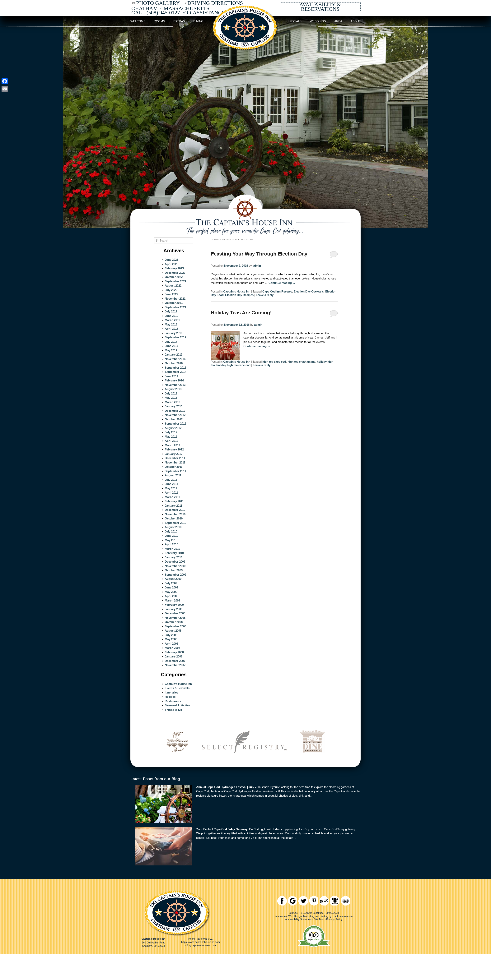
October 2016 (174, 363)
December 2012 (175, 410)
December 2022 (175, 272)
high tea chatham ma (301, 361)
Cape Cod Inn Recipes (277, 291)
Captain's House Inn (236, 291)
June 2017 (171, 346)
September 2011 (175, 471)
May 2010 (171, 540)
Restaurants (173, 701)
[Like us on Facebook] (282, 901)
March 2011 (172, 497)
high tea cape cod (274, 361)
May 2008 (171, 639)
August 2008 (173, 630)
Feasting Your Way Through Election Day (259, 254)
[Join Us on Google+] (292, 901)
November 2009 (175, 566)
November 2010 (175, 514)
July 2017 (171, 341)
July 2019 (171, 311)
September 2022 (175, 281)
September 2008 (175, 626)
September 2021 (175, 307)
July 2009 (171, 583)
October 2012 (174, 419)
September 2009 (175, 574)
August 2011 (173, 475)
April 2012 (171, 440)
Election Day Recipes (239, 295)
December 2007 (175, 660)
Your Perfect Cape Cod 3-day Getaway (221, 829)
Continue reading (282, 282)
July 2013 (171, 393)
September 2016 (175, 367)
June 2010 (171, 535)
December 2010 (175, 509)
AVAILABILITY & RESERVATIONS (320, 7)
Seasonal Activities (177, 705)
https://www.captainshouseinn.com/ (201, 942)
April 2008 (171, 643)
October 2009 (174, 570)
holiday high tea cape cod (233, 365)
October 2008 (174, 622)
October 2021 (174, 302)
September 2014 (175, 371)
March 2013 (172, 402)
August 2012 (173, 428)
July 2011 (171, 479)
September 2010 (175, 522)
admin (257, 265)
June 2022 (171, 294)
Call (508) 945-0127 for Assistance (178, 13)
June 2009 (171, 587)
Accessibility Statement (298, 919)
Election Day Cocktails (309, 291)
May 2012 (171, 436)
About (356, 21)
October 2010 (174, 518)
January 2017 (173, 354)
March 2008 (172, 647)
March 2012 (172, 445)
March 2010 (172, 548)
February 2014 (174, 380)
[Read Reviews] (345, 901)
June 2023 (171, 259)
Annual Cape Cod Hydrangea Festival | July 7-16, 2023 (232, 787)
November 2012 (175, 415)
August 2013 (173, 389)
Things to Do (173, 709)
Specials (295, 21)
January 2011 (173, 505)
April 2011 (171, 492)
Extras (179, 21)
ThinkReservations (342, 916)
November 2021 (175, 298)
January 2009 (173, 609)
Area (338, 21)
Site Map (319, 919)
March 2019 (172, 320)
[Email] (4, 89)
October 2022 (174, 277)
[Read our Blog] (324, 901)
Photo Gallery (158, 3)
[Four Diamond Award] (177, 758)
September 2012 (175, 423)
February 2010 (174, 553)
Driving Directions (215, 3)
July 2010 (171, 531)
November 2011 (175, 462)
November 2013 (175, 384)
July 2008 (171, 635)
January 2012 (173, 453)
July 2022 (171, 290)
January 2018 (173, 333)
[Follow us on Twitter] (303, 901)
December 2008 (175, 613)
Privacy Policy (334, 919)
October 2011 (173, 466)
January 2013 (173, 406)
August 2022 (173, 285)
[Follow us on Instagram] (334, 901)
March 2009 (172, 600)
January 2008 (173, 656)
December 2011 (175, 458)
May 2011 (171, 488)
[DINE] (312, 758)
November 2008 (175, 617)
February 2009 (174, 604)
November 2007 (175, 665)
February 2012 (174, 449)
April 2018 (171, 328)
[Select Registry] (244, 758)
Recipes (170, 696)
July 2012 (171, 432)
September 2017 (175, 337)
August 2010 (173, 527)
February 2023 (174, 268)
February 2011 (174, 501)
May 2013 (171, 397)
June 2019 (171, 315)
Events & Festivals (177, 688)
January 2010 (173, 557)
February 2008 (174, 652)
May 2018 (171, 324)
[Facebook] (4, 81)
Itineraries (171, 692)
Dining (198, 21)
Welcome (137, 21)
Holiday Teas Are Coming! (241, 313)
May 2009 (171, 591)
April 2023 (171, 264)
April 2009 (171, 596)
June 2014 (171, 376)
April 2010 (171, 544)
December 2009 (175, 561)
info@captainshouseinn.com (201, 945)
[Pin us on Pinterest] (313, 901)
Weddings (318, 21)
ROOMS (159, 21)
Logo (245, 21)
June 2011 (171, 484)
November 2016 (175, 359)
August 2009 (173, 578)
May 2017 (171, 350)
